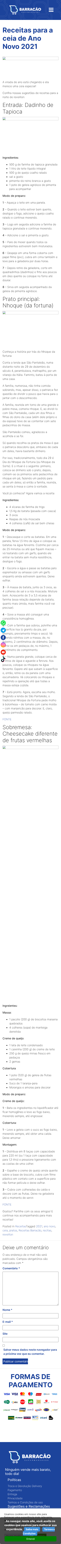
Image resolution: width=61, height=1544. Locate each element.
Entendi (30, 1538)
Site (5, 1333)
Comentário (11, 1268)
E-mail (8, 1321)
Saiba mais (32, 1529)
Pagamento (15, 1490)
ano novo (49, 1226)
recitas (47, 1230)
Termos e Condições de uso (25, 1502)
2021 (39, 1226)
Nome (7, 1310)
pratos (13, 1230)
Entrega (12, 1494)
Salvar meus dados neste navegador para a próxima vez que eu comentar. (30, 1351)
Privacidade (15, 1498)
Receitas (20, 1226)
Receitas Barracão (30, 1230)
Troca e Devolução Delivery (25, 1486)
